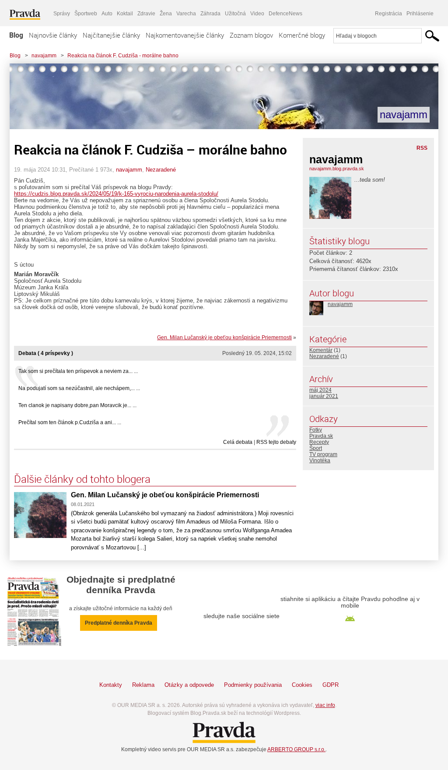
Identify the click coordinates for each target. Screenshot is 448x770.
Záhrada (210, 14)
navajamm (44, 56)
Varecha (186, 14)
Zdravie (146, 14)
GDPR (330, 685)
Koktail (125, 14)
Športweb (85, 14)
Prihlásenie (420, 14)
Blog (16, 35)
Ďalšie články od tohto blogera (82, 479)
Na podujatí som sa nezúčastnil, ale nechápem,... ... (79, 388)
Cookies (302, 685)
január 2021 (323, 396)
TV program (323, 454)
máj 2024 (320, 390)
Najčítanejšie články (111, 35)
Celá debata (237, 442)
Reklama (143, 685)
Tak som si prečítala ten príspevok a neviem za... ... (78, 371)
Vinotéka (319, 460)
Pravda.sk (321, 436)
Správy (61, 14)
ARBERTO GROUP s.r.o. (296, 749)
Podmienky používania (253, 685)
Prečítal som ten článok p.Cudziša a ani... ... (69, 422)
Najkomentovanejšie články (185, 35)
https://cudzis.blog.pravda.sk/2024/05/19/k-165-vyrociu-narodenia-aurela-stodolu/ (116, 193)
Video (257, 14)
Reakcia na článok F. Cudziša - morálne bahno (122, 56)
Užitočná (235, 14)
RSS (421, 148)
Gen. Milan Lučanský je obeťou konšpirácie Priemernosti (224, 337)
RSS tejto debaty (276, 442)
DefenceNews (285, 14)
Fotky (315, 430)
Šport (315, 448)
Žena (166, 14)
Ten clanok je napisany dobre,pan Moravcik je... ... (77, 405)
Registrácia (388, 14)
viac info (325, 705)
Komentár (320, 350)
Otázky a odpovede (189, 685)
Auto (107, 14)
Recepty (319, 442)
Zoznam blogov (251, 35)
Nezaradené (161, 169)
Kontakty (110, 685)
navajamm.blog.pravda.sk (336, 168)
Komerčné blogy (302, 35)
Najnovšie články (53, 35)
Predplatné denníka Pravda (118, 623)
